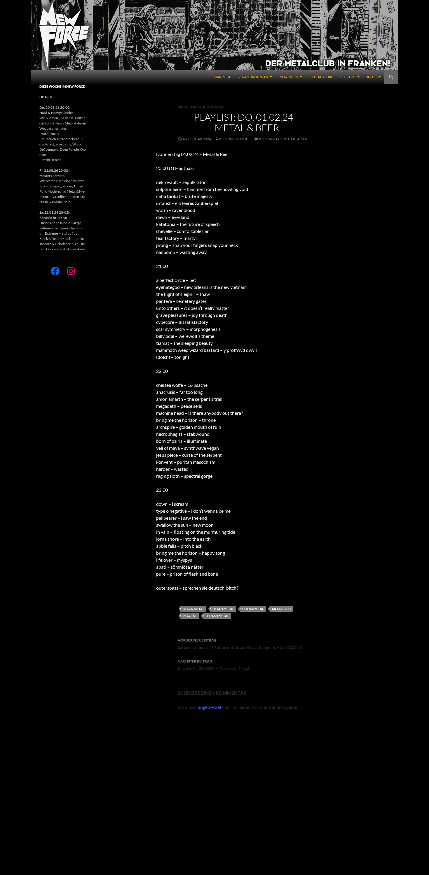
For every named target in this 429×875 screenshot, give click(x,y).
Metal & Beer (190, 107)
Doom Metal (253, 609)
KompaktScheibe (234, 139)
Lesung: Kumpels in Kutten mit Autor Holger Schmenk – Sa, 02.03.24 (240, 644)
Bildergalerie (321, 77)
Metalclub (281, 609)
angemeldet (210, 707)
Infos (371, 77)
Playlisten (289, 77)
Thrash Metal (217, 616)
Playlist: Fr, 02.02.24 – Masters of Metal (213, 665)
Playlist (190, 616)
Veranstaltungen (253, 77)
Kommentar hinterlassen (283, 139)
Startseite (222, 77)
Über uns (347, 77)
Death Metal (223, 609)
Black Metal (193, 609)
